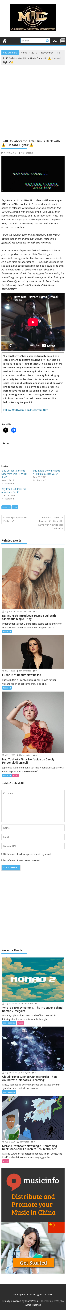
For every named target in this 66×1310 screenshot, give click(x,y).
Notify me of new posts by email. (22, 860)
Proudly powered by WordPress (20, 1300)
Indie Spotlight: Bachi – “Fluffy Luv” (16, 519)
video (14, 507)
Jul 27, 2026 (9, 670)
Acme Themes (33, 1304)
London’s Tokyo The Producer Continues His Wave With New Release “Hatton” (50, 523)
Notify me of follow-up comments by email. (27, 854)
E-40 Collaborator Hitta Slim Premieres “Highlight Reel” (14, 474)
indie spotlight (9, 1023)
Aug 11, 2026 (10, 1072)
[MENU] (62, 40)
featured (6, 507)
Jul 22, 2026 (9, 755)
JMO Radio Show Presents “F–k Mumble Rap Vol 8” (46, 472)
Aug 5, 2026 (9, 1141)
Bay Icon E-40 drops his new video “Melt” (13, 490)
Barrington (25, 1072)
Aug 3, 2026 (9, 611)
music (15, 775)
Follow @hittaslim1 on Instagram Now (25, 409)
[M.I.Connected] (4, 40)
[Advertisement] (33, 99)
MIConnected (27, 152)
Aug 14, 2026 (10, 1003)
